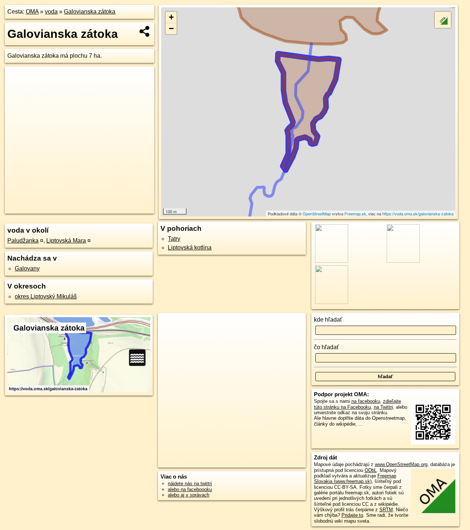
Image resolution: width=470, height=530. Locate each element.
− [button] (171, 28)
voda (51, 11)
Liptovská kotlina (190, 247)
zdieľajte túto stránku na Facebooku (357, 403)
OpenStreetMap (317, 213)
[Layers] (443, 20)
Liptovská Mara (66, 240)
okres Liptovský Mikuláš (46, 296)
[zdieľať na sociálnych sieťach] (144, 31)
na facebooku (365, 401)
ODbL (371, 470)
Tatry (174, 239)
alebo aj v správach (188, 495)
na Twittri (383, 407)
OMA (32, 11)
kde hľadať (328, 319)
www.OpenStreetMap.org (401, 464)
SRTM (386, 509)
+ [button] (171, 17)
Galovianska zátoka (89, 11)
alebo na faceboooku (190, 489)
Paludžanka (23, 240)
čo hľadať (326, 347)
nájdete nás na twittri (190, 483)
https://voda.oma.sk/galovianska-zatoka (417, 213)
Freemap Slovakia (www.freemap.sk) (355, 478)
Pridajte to (352, 515)
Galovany (27, 268)
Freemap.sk (355, 213)
